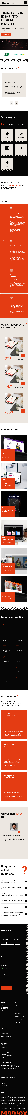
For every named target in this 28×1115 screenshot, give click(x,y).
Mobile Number (5, 965)
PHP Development (18, 1019)
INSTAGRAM (4, 1085)
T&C (2, 1011)
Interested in (4, 936)
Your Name (3, 948)
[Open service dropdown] (25, 2)
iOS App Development (19, 1005)
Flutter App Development (20, 1008)
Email (2, 956)
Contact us (6, 1005)
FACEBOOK (3, 1083)
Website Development (19, 1016)
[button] (2, 968)
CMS (23, 124)
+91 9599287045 (5, 1074)
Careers (4, 1008)
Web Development (6, 939)
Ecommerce (10, 943)
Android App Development (20, 1002)
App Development (17, 939)
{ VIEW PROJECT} (6, 457)
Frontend (10, 124)
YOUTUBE (3, 1090)
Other (17, 943)
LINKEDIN (3, 1088)
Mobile (3, 124)
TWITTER (3, 1092)
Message (3, 974)
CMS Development (19, 1022)
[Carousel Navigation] (14, 103)
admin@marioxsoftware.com (8, 1077)
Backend (17, 124)
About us (5, 1003)
